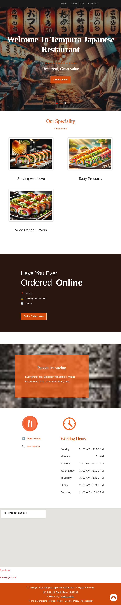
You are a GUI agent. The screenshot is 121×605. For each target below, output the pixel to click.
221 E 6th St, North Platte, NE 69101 (60, 592)
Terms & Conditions (37, 601)
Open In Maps (34, 438)
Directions (5, 570)
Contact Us (93, 3)
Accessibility (87, 601)
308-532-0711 (33, 446)
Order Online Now (34, 316)
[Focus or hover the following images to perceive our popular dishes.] (30, 156)
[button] (57, 103)
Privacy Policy (56, 601)
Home (64, 3)
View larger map (8, 577)
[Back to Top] (113, 597)
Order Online (77, 3)
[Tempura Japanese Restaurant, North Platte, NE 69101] (60, 537)
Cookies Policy (72, 601)
